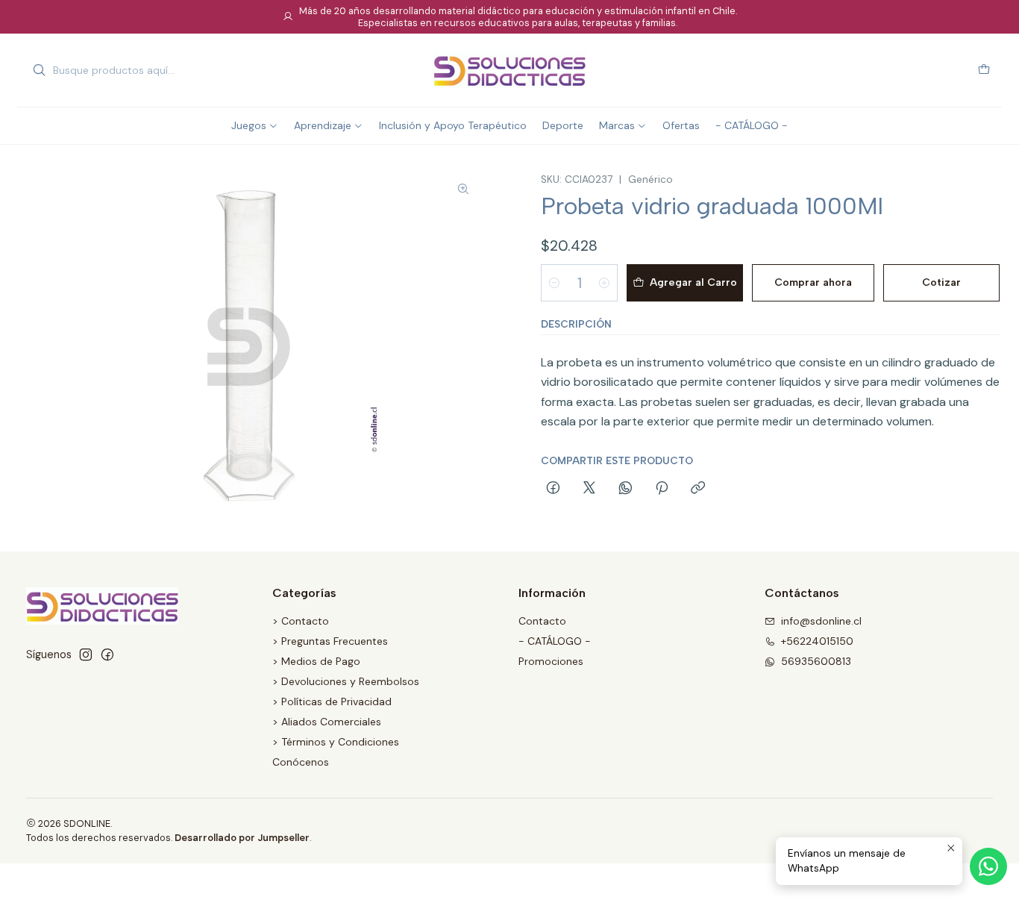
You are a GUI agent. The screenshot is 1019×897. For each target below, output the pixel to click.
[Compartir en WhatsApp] (625, 488)
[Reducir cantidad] (554, 283)
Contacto (542, 621)
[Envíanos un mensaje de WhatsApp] (988, 866)
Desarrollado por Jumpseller (242, 837)
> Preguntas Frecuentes (330, 641)
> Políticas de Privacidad (332, 701)
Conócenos (300, 762)
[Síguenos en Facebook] (107, 654)
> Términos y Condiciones (335, 741)
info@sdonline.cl (821, 621)
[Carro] (984, 70)
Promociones (550, 661)
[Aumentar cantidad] (604, 283)
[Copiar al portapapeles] (698, 488)
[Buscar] (38, 70)
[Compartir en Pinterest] (661, 488)
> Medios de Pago (316, 661)
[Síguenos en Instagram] (85, 654)
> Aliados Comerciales (326, 721)
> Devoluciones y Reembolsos (345, 681)
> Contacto (300, 621)
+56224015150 (817, 641)
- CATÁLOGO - (554, 641)
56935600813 (816, 661)
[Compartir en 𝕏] (589, 488)
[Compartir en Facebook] (553, 488)
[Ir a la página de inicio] (509, 70)
